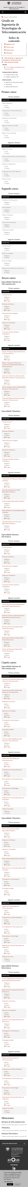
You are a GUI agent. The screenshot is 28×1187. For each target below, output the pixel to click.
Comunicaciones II (7, 294)
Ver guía (8, 301)
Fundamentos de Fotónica (8, 701)
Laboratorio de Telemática (9, 711)
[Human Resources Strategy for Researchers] (14, 1169)
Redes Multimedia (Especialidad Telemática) (13, 858)
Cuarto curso (10, 50)
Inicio (2, 17)
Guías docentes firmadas (11, 62)
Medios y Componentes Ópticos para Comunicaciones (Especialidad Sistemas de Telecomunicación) (13, 364)
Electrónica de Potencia (8, 304)
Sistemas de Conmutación (8, 322)
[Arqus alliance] (13, 1160)
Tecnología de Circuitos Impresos (10, 720)
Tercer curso (10, 47)
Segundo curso (10, 44)
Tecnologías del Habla (7, 729)
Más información (8, 1181)
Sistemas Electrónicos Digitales (10, 313)
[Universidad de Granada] (14, 3)
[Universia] (14, 1164)
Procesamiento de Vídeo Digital (10, 788)
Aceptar (10, 1184)
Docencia (6, 17)
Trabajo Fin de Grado (7, 809)
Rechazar (17, 1184)
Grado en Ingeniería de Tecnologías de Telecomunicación (14, 8)
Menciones (9, 53)
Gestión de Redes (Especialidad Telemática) (13, 501)
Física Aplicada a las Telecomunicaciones (12, 779)
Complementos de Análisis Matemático (12, 769)
